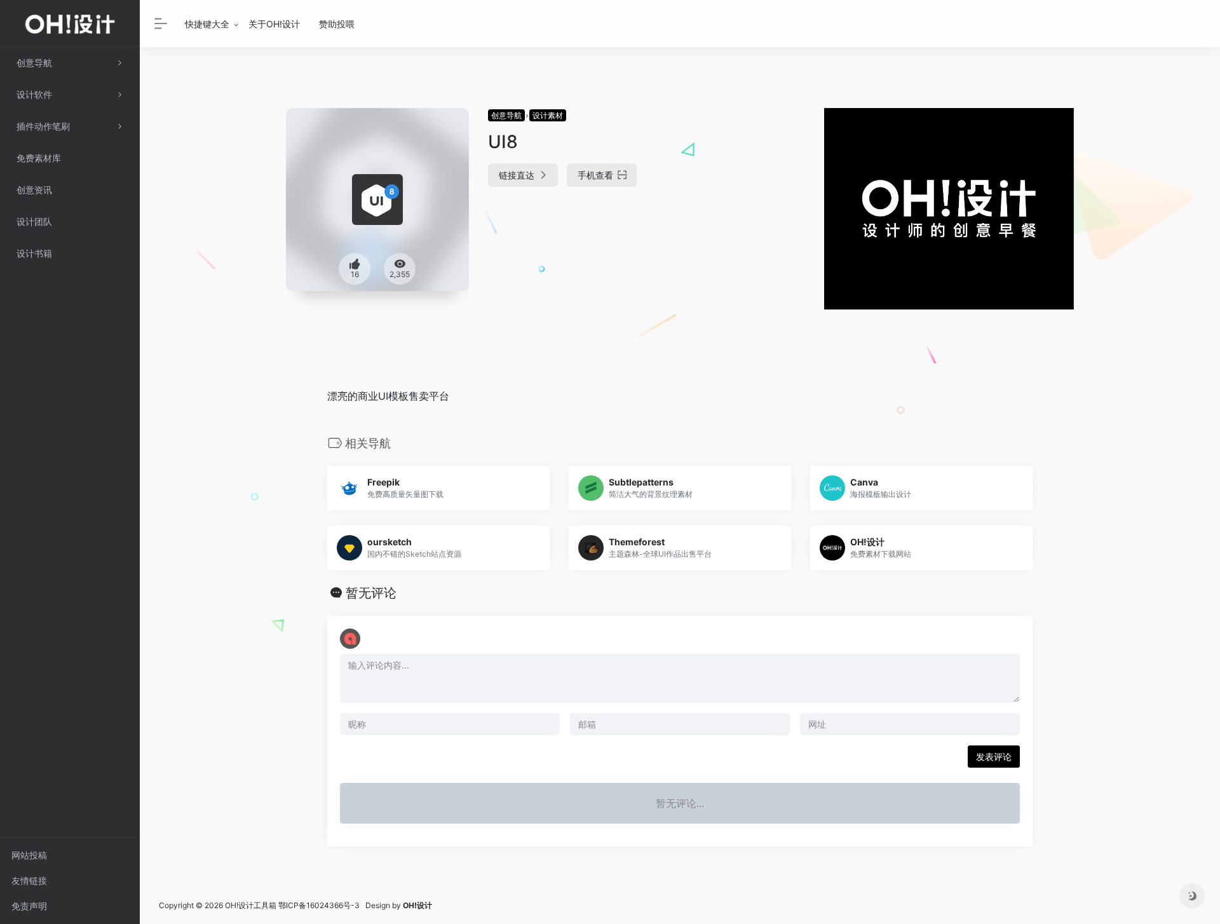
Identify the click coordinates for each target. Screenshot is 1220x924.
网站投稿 (29, 855)
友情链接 (29, 880)
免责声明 (29, 905)
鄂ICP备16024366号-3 (319, 905)
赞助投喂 (337, 23)
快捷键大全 (207, 23)
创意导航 (506, 115)
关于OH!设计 (274, 23)
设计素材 (547, 115)
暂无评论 (371, 593)
